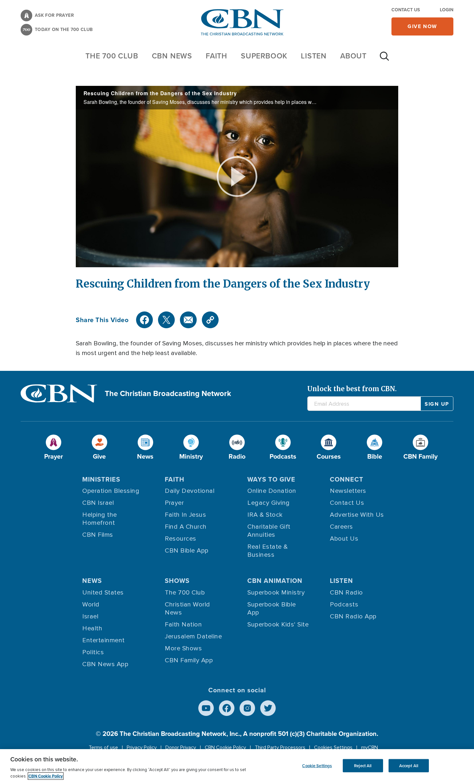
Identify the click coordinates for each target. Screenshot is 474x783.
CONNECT (346, 479)
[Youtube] (206, 708)
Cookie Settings (317, 765)
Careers (341, 527)
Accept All (408, 765)
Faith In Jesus (185, 515)
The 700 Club (111, 55)
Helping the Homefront (99, 519)
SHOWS (177, 580)
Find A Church (186, 527)
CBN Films (97, 535)
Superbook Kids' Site (278, 624)
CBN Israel (98, 503)
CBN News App (105, 664)
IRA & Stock (265, 515)
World (91, 604)
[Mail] (188, 319)
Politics (93, 652)
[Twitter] (166, 319)
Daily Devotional (189, 491)
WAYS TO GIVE (271, 479)
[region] (237, 766)
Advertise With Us (357, 515)
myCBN (369, 747)
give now (422, 26)
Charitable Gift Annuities (269, 531)
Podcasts (344, 604)
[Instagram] (247, 708)
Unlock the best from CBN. (352, 389)
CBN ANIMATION (274, 580)
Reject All (362, 765)
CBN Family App (189, 660)
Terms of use (103, 747)
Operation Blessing (110, 491)
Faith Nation (183, 624)
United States (103, 592)
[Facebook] (144, 319)
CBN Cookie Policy (225, 747)
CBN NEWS (172, 55)
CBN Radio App (353, 616)
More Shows (183, 648)
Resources (180, 539)
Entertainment (103, 640)
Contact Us (405, 9)
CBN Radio (346, 592)
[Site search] (384, 59)
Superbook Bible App (271, 608)
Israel (90, 616)
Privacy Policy (142, 747)
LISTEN (314, 55)
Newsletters (348, 491)
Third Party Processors (280, 747)
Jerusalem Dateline (193, 636)
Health (92, 628)
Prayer (174, 503)
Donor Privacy (180, 747)
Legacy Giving (268, 503)
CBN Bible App (187, 550)
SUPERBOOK (264, 55)
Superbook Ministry (276, 592)
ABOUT (353, 55)
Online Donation (271, 491)
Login (446, 9)
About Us (344, 539)
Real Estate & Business (267, 551)
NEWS (92, 580)
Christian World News (187, 608)
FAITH (216, 55)
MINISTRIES (101, 479)
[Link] (210, 319)
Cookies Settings (333, 747)
